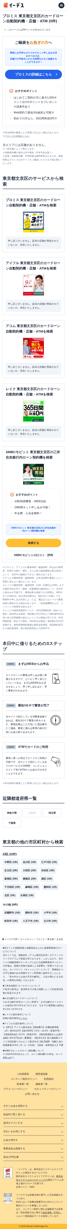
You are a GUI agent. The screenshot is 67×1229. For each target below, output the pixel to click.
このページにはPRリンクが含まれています (28, 29)
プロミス (40, 939)
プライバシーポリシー (15, 1089)
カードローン (27, 939)
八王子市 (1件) (31, 921)
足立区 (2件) (11, 870)
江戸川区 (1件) (49, 862)
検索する (33, 542)
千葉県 (12, 823)
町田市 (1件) (11, 921)
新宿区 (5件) (11, 878)
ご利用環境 (23, 1074)
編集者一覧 (42, 1084)
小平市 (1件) (50, 912)
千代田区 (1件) (12, 887)
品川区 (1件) (29, 862)
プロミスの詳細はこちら (33, 74)
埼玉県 (52, 812)
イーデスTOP (11, 939)
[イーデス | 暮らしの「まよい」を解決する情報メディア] (13, 6)
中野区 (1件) (11, 862)
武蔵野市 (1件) (12, 912)
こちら (24, 1018)
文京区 (59, 939)
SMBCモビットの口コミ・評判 (33, 555)
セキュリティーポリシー (47, 1089)
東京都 (50, 939)
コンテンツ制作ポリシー (24, 1079)
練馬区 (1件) (32, 887)
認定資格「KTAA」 (52, 1212)
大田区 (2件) (29, 870)
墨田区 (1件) (50, 887)
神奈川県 (12, 812)
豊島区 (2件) (29, 878)
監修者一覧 (23, 1084)
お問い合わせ (32, 1094)
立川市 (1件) (50, 921)
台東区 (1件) (27, 895)
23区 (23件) (10, 854)
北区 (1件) (9, 895)
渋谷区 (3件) (48, 870)
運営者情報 (42, 1074)
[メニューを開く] (61, 5)
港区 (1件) (46, 878)
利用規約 (49, 1079)
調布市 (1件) (32, 912)
